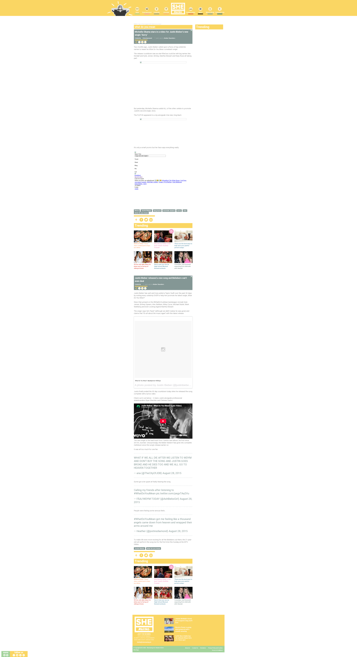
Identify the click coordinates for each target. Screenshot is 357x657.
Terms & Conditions (217, 650)
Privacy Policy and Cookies (215, 648)
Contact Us (195, 648)
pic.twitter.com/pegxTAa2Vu (172, 493)
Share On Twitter (142, 42)
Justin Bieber (146, 211)
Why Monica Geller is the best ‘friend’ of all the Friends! (162, 245)
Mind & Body (210, 12)
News (200, 12)
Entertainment (147, 12)
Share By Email (145, 42)
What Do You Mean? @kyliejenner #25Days (148, 380)
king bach (157, 211)
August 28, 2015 (172, 473)
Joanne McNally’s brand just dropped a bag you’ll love (183, 620)
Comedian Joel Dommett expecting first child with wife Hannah (182, 266)
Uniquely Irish (219, 12)
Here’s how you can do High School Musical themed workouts (161, 266)
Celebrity (157, 12)
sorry (179, 211)
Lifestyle (166, 12)
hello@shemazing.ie (144, 642)
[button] (7, 655)
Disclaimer (203, 648)
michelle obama (169, 211)
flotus (137, 211)
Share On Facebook (139, 42)
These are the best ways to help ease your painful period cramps (183, 245)
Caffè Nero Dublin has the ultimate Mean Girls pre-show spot (183, 638)
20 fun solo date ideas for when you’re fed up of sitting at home (142, 266)
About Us (187, 648)
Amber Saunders (169, 38)
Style (137, 12)
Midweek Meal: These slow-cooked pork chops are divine (142, 245)
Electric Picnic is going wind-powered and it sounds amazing (183, 629)
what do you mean (141, 213)
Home (135, 24)
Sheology (135, 650)
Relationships (190, 12)
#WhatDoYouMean (145, 493)
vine (184, 211)
